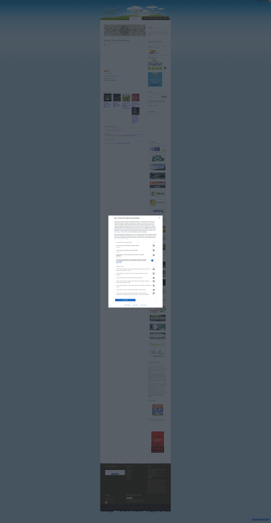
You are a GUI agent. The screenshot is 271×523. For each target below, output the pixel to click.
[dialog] (135, 261)
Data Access (135, 305)
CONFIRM (125, 300)
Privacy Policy (143, 305)
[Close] (160, 218)
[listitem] (135, 242)
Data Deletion (127, 305)
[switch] (153, 245)
